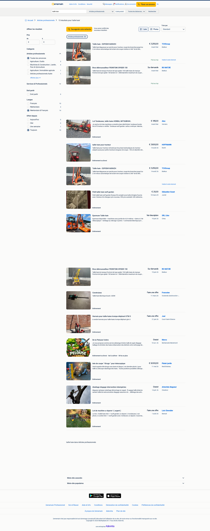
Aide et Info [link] (73, 4)
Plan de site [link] (120, 511)
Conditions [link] (81, 4)
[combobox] (69, 11)
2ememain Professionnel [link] (55, 505)
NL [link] (158, 4)
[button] (118, 4)
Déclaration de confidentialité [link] (117, 505)
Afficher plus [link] (34, 78)
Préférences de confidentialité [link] (153, 505)
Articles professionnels (75, 37)
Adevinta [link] (109, 511)
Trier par (165, 25)
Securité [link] (89, 4)
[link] (59, 4)
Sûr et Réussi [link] (73, 505)
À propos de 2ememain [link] (94, 511)
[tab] (143, 29)
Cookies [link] (135, 505)
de (27, 38)
